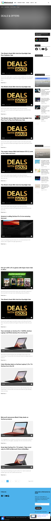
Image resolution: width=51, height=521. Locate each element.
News (15, 2)
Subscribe (38, 508)
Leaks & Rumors (31, 19)
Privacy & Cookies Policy (10, 517)
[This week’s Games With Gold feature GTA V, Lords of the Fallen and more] (17, 164)
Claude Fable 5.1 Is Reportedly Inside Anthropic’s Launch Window (42, 154)
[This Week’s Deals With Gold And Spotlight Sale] (17, 97)
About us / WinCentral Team (21, 517)
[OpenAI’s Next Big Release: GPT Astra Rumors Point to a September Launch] (37, 178)
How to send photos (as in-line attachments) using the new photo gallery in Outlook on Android (45, 92)
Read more (3, 82)
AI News (27, 2)
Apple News (8, 19)
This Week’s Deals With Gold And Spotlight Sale (16, 87)
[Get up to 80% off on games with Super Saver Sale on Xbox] (17, 280)
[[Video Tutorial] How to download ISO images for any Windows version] (37, 117)
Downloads (20, 19)
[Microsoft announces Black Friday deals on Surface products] (17, 429)
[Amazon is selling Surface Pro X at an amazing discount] (17, 229)
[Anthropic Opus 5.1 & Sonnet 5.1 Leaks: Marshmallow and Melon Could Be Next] (37, 171)
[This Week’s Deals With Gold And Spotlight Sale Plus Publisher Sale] (17, 66)
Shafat (3, 73)
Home (2, 7)
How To (32, 2)
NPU (36, 2)
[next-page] (19, 481)
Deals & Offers (13, 7)
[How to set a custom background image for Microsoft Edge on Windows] (37, 100)
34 (15, 481)
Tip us (29, 517)
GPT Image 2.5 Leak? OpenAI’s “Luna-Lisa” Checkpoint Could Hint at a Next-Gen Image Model (45, 163)
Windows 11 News (21, 2)
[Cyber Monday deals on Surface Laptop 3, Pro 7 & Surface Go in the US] (17, 377)
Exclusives (25, 19)
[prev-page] (2, 481)
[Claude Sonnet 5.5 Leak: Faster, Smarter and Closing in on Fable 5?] (37, 186)
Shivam (3, 384)
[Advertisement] (17, 42)
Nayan (3, 350)
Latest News (7, 7)
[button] (48, 2)
